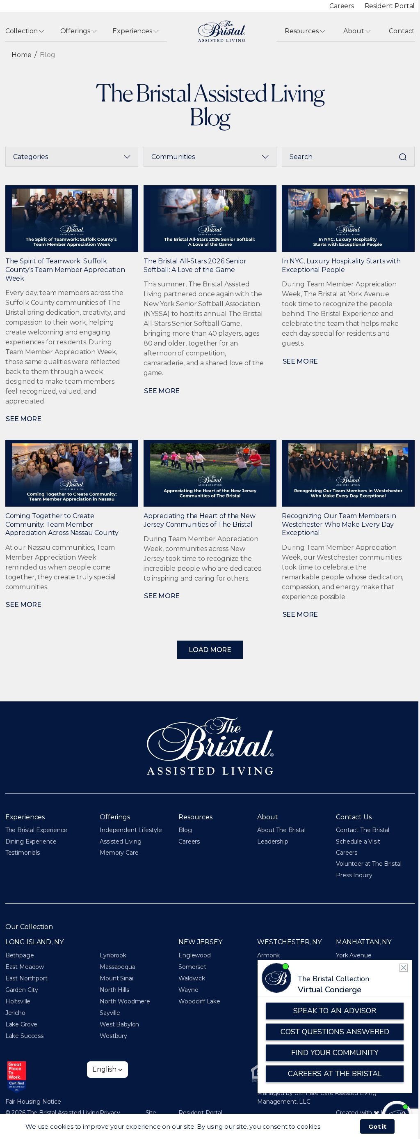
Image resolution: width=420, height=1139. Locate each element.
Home (21, 55)
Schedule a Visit (358, 841)
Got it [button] (377, 1126)
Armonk (268, 955)
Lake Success (24, 1036)
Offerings (75, 31)
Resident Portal (390, 6)
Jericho (15, 1013)
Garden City (21, 990)
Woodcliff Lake (199, 1001)
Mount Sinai (116, 978)
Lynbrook (113, 955)
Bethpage (19, 955)
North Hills (114, 990)
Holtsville (17, 1001)
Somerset (192, 967)
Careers (341, 6)
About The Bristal (281, 830)
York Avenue (353, 955)
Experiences (132, 31)
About (353, 31)
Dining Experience (31, 841)
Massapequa (117, 967)
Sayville (110, 1013)
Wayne (188, 990)
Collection (21, 31)
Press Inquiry (354, 875)
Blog (185, 830)
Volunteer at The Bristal (368, 863)
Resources (302, 31)
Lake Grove (21, 1024)
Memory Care (119, 852)
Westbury (113, 1036)
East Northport (26, 978)
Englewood (194, 955)
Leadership (272, 841)
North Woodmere (125, 1001)
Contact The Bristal (362, 830)
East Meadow (24, 967)
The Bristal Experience (36, 830)
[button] (107, 1069)
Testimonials (22, 852)
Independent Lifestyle (131, 830)
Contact (402, 31)
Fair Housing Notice (33, 1101)
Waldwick (191, 978)
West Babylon (119, 1024)
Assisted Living (121, 841)
